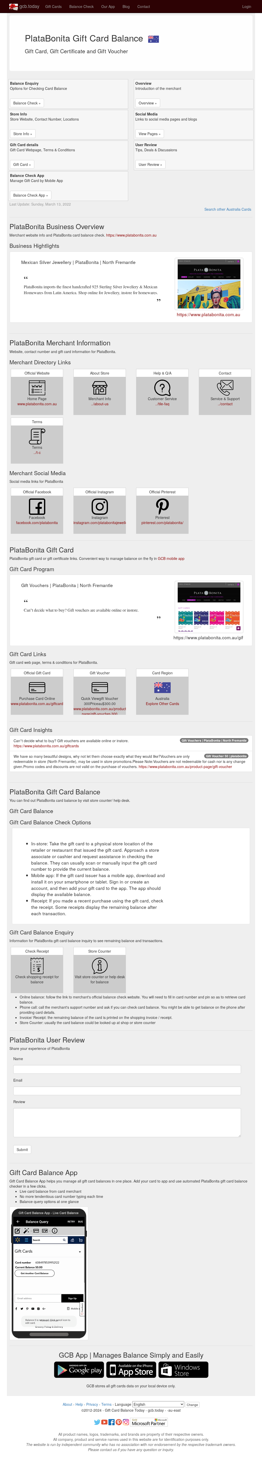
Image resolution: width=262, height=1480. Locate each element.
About (67, 1404)
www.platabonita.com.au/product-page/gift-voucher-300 (100, 711)
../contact (225, 403)
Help (79, 1404)
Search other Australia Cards (227, 209)
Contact (143, 6)
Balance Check (81, 6)
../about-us (99, 403)
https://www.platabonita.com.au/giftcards (46, 745)
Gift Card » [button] (22, 164)
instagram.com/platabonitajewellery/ (102, 522)
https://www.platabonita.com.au (131, 235)
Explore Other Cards (162, 703)
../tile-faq (162, 403)
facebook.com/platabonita (37, 522)
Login (246, 6)
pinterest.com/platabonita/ (162, 522)
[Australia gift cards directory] (153, 37)
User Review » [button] (150, 164)
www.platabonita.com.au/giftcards (38, 703)
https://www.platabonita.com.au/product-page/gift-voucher (185, 766)
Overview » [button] (148, 102)
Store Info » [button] (22, 133)
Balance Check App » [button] (30, 195)
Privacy (92, 1404)
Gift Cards (53, 6)
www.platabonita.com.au (37, 403)
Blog (126, 6)
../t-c (37, 452)
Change (192, 1404)
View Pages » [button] (150, 133)
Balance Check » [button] (27, 102)
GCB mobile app (171, 558)
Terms (106, 1404)
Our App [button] (108, 6)
